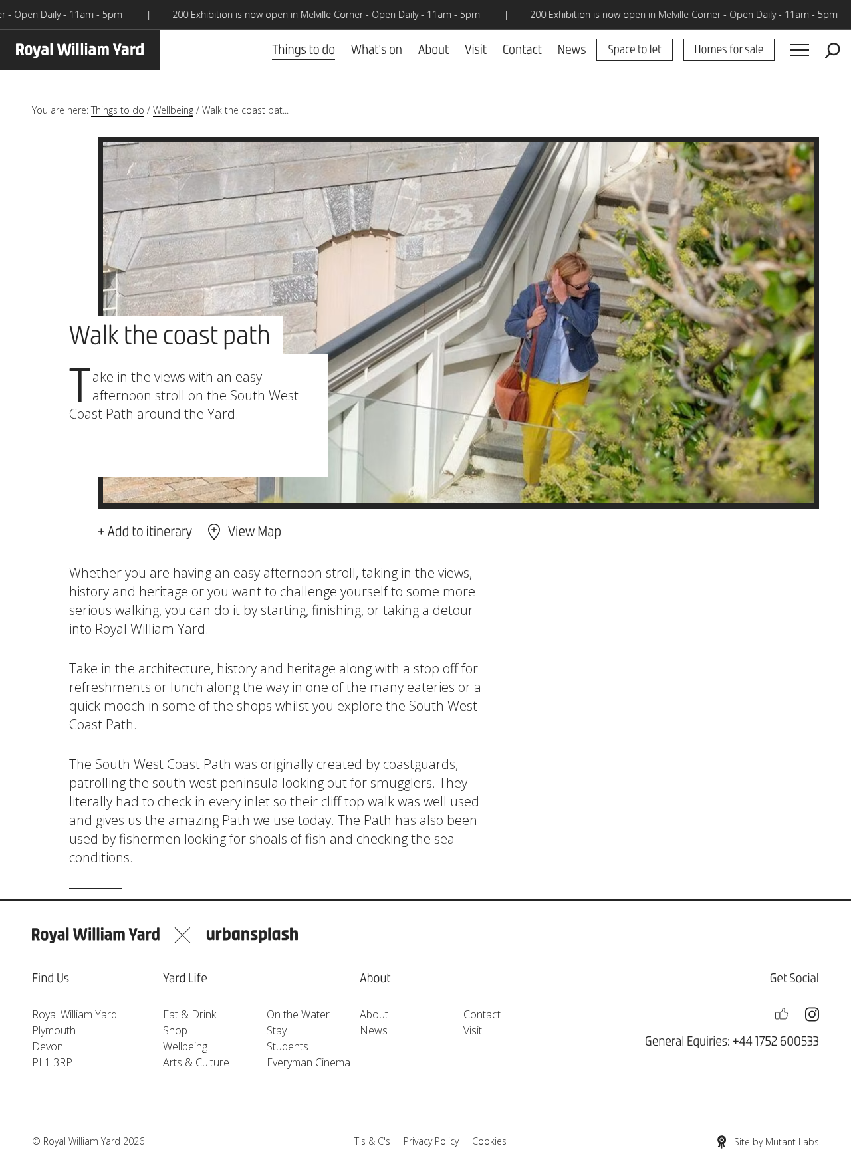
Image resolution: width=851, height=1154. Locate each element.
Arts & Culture (196, 1062)
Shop (175, 1030)
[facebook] (781, 1014)
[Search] (832, 50)
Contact (522, 50)
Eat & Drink (189, 1014)
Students (287, 1046)
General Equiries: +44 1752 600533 (732, 1042)
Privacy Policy (431, 1141)
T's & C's (372, 1141)
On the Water (298, 1014)
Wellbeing (173, 110)
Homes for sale (729, 51)
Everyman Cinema (308, 1062)
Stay (277, 1030)
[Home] (80, 50)
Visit (476, 50)
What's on (376, 50)
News (572, 50)
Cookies (489, 1141)
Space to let (634, 51)
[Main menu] (799, 50)
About (433, 50)
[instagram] (812, 1014)
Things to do (303, 50)
